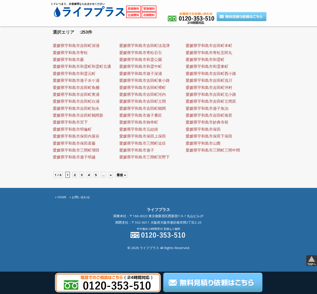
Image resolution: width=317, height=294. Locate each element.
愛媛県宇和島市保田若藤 (74, 143)
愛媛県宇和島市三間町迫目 (142, 143)
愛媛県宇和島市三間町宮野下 (144, 156)
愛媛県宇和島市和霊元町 (74, 73)
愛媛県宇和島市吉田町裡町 (142, 87)
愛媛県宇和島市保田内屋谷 (76, 136)
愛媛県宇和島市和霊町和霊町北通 (82, 66)
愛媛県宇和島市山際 (203, 143)
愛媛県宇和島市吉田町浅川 (209, 80)
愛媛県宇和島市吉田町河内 (142, 94)
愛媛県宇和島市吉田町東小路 (144, 80)
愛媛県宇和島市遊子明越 (74, 156)
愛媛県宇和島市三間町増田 (76, 150)
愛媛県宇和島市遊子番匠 (140, 115)
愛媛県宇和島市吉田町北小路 (211, 94)
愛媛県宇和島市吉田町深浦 (76, 45)
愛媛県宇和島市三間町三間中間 (213, 150)
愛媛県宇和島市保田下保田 (209, 136)
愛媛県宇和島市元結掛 (138, 129)
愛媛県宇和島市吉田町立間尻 (211, 101)
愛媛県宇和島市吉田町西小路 (211, 73)
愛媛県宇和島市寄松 (70, 52)
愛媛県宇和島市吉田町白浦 (76, 101)
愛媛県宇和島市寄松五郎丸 (209, 52)
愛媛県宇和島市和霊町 (205, 59)
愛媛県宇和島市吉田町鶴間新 (78, 115)
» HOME (60, 197)
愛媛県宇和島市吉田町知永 (76, 108)
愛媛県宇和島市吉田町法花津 (144, 45)
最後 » (121, 175)
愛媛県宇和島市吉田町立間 (142, 101)
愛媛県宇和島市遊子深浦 (140, 73)
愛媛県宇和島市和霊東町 (207, 66)
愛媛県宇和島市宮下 (70, 122)
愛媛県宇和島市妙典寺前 (207, 122)
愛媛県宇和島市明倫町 (72, 129)
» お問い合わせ (79, 197)
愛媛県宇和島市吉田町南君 (209, 115)
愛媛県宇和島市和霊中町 (140, 66)
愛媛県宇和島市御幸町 (138, 122)
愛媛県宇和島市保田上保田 (142, 136)
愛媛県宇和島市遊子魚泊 (207, 108)
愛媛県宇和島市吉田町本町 (209, 45)
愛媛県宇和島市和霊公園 (140, 59)
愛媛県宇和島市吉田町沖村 (209, 87)
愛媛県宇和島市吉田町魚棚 (76, 87)
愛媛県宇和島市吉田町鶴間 (142, 108)
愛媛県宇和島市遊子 (136, 150)
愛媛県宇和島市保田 (203, 129)
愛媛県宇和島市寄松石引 (140, 52)
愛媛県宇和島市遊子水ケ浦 (76, 80)
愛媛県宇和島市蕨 (68, 59)
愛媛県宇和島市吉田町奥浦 (76, 94)
